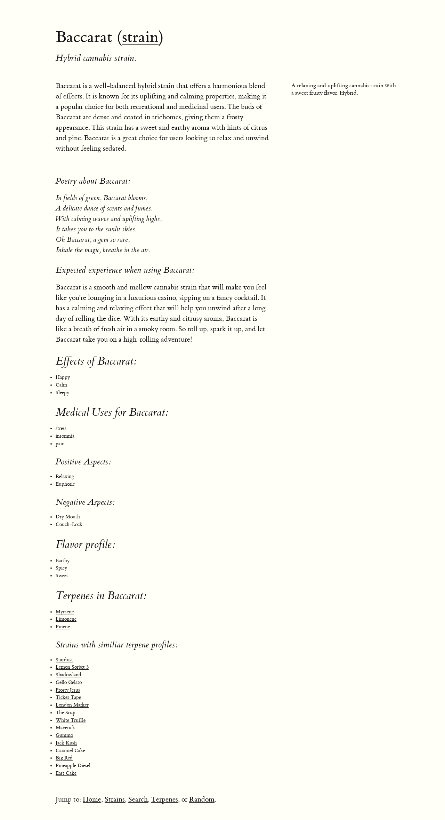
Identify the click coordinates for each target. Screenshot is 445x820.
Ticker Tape (68, 697)
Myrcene (65, 612)
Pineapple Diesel (73, 766)
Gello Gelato (69, 682)
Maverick (65, 728)
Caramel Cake (70, 751)
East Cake (66, 773)
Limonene (66, 619)
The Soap (65, 713)
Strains (115, 799)
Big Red (64, 758)
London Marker (72, 705)
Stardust (64, 660)
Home (92, 799)
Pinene (63, 627)
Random (202, 799)
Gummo (64, 735)
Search (138, 799)
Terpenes (164, 799)
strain (140, 37)
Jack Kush (66, 743)
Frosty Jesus (68, 690)
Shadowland (68, 675)
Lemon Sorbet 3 (72, 667)
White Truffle (71, 720)
